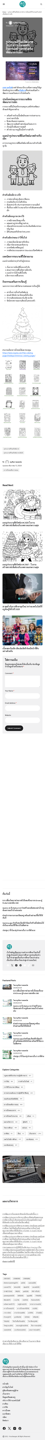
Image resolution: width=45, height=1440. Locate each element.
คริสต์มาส (22, 90)
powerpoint (9, 1296)
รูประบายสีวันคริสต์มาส (11, 449)
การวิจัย (8, 1081)
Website (8, 715)
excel (35, 1287)
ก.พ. (16, 1300)
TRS (38, 1296)
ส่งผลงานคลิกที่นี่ (9, 1261)
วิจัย (6, 1321)
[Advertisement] (22, 756)
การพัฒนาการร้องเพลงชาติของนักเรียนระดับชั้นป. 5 (20, 1214)
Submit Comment (14, 728)
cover (7, 1287)
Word (7, 1300)
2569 (26, 1279)
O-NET (8, 1291)
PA (17, 1291)
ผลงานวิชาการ (10, 1122)
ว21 (27, 1317)
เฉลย (7, 1330)
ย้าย (39, 1313)
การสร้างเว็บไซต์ (25, 1081)
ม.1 (30, 1313)
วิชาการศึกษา (10, 1128)
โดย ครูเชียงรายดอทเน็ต (20, 985)
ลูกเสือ (17, 1317)
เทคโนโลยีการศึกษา (12, 1139)
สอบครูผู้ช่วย (22, 1326)
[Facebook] (8, 965)
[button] (4, 4)
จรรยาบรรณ (35, 1304)
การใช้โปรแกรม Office (13, 1087)
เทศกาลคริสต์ (7, 87)
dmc (17, 1287)
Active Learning (11, 1283)
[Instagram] (16, 965)
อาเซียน (8, 1134)
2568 (16, 1279)
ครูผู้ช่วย (22, 1304)
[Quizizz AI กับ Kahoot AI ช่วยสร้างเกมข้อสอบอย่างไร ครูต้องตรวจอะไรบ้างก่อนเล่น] (7, 1004)
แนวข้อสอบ (32, 1139)
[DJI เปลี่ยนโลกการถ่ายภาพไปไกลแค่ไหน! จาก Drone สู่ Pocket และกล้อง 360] (7, 989)
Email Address (11, 703)
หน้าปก (26, 1128)
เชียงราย (17, 952)
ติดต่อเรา (12, 1176)
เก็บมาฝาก (35, 1134)
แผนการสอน (34, 1330)
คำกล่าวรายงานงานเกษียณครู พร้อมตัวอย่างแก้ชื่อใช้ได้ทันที (23, 916)
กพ (25, 1300)
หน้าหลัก (5, 1384)
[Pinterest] (20, 965)
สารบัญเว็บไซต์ (8, 1387)
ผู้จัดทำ (26, 1122)
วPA (35, 1317)
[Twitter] (12, 965)
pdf (25, 1291)
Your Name (9, 691)
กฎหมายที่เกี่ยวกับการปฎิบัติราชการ (17, 1076)
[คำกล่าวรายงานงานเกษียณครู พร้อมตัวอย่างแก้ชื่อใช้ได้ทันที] (7, 1021)
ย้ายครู (7, 1317)
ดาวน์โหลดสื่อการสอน (11, 470)
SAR (20, 1296)
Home (4, 12)
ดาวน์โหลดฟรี (23, 1308)
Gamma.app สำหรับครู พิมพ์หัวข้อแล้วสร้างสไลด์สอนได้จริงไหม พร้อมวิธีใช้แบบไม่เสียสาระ (23, 924)
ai (23, 1283)
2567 (7, 1279)
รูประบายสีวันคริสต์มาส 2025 (13, 453)
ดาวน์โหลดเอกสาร (12, 1110)
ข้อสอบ (35, 1300)
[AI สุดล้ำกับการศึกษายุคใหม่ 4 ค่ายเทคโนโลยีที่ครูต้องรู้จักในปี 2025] (22, 588)
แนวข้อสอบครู (10, 1145)
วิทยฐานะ (8, 1326)
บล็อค (30, 1116)
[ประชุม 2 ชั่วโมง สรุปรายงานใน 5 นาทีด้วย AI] (7, 1054)
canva (32, 1283)
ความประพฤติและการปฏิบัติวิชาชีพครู (18, 1093)
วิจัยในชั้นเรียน (19, 1321)
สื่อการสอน (36, 1326)
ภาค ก (7, 1313)
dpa (26, 1287)
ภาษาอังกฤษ (19, 1313)
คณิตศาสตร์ (9, 1304)
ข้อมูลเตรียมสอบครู (9, 1397)
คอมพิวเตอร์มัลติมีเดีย (13, 1099)
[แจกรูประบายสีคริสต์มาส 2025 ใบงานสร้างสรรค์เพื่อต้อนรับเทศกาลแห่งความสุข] (22, 505)
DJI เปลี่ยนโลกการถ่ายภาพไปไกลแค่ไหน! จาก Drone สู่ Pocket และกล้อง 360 (22, 901)
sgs (29, 1296)
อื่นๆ (21, 1134)
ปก (34, 1308)
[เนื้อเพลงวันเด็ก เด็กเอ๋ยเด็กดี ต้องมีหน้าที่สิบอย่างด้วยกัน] (22, 630)
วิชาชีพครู (32, 1321)
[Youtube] (25, 965)
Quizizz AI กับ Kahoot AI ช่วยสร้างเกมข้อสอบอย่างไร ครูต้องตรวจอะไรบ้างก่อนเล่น (23, 909)
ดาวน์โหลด (9, 1308)
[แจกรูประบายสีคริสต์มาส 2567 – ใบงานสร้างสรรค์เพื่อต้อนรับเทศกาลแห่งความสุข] (22, 547)
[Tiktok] (29, 965)
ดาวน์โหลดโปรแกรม (13, 1116)
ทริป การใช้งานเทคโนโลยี (11, 1400)
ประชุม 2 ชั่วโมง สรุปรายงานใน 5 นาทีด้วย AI (19, 930)
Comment (9, 673)
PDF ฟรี (35, 1291)
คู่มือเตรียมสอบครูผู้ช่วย (10, 1390)
